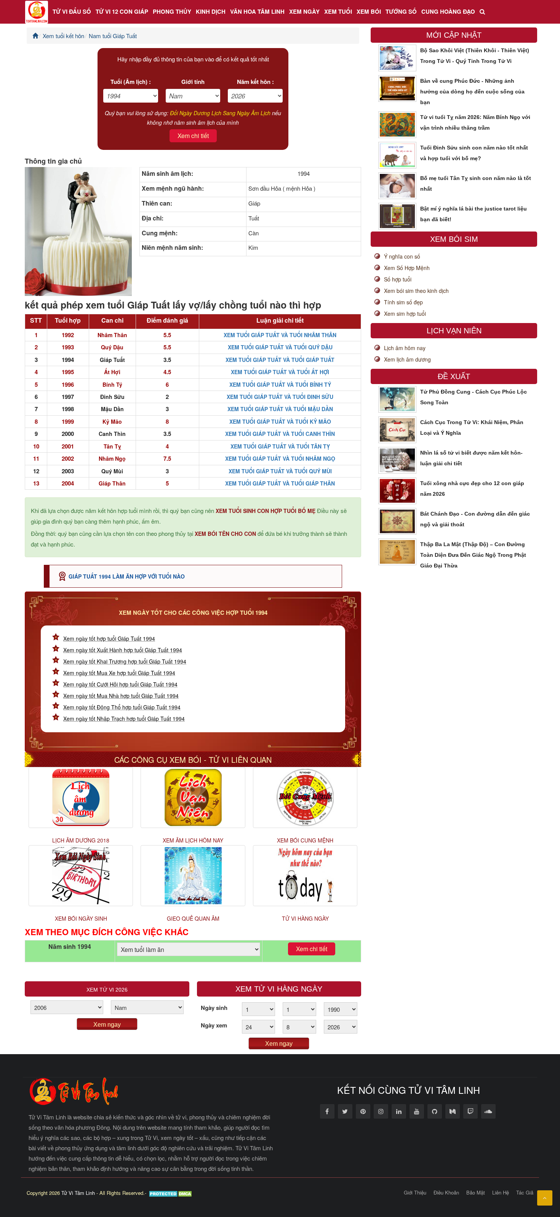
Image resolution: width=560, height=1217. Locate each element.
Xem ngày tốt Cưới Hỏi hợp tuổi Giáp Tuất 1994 (120, 684)
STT (36, 320)
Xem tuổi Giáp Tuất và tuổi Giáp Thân (280, 483)
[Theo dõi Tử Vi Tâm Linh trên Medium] (452, 1111)
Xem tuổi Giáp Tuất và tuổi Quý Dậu (280, 347)
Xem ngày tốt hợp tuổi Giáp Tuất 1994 (109, 638)
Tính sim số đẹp (403, 302)
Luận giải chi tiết (280, 320)
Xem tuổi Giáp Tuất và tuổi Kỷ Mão (280, 421)
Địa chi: (152, 218)
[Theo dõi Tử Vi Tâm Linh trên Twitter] (345, 1111)
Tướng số (401, 11)
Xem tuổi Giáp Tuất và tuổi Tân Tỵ (280, 446)
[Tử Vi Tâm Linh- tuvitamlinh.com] (74, 1091)
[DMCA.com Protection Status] (171, 1192)
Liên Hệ (500, 1192)
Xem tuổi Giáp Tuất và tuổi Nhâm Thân (280, 335)
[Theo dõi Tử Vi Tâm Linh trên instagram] (381, 1111)
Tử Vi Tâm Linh (78, 1192)
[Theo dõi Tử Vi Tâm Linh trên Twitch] (470, 1111)
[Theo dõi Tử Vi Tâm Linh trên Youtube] (417, 1111)
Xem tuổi (338, 11)
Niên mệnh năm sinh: (172, 247)
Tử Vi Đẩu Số (72, 11)
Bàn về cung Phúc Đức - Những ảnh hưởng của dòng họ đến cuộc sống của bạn (472, 91)
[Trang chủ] (35, 36)
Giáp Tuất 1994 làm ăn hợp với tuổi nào (127, 576)
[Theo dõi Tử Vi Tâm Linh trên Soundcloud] (488, 1111)
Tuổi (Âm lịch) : (130, 81)
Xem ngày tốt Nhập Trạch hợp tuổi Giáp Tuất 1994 (124, 718)
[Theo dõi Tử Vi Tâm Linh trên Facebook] (327, 1111)
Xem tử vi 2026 (107, 990)
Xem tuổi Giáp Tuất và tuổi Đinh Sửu (280, 396)
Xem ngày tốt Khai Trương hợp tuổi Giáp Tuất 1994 (124, 661)
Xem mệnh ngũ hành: (173, 188)
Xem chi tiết (193, 135)
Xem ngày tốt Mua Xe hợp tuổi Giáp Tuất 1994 (119, 673)
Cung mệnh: (160, 233)
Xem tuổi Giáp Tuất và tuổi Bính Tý (280, 384)
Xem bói (369, 11)
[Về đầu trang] (544, 1198)
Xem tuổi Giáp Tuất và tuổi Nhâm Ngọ (280, 458)
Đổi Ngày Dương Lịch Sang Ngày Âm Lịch (220, 113)
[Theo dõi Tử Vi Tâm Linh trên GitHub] (434, 1111)
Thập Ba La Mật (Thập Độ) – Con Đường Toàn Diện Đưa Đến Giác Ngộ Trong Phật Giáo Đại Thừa (473, 555)
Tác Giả (524, 1192)
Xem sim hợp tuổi (405, 313)
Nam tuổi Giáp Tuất (113, 36)
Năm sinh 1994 (69, 946)
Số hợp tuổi (397, 279)
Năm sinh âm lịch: (167, 173)
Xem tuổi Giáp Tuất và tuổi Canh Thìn (280, 433)
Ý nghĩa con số (402, 256)
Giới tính (193, 81)
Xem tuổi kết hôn (63, 36)
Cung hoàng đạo (448, 11)
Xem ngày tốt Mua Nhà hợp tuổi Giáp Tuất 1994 (121, 695)
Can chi (112, 320)
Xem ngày (304, 11)
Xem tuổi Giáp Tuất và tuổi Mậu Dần (280, 409)
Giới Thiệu (415, 1192)
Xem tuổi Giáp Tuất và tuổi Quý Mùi (280, 471)
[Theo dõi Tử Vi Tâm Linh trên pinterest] (363, 1111)
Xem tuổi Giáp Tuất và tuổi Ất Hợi (280, 372)
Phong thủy (172, 11)
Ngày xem (214, 1025)
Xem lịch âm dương (407, 359)
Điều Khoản (446, 1192)
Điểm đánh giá (167, 320)
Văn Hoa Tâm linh (257, 11)
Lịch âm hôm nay (405, 348)
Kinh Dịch (211, 11)
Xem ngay (107, 1024)
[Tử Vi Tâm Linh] (36, 12)
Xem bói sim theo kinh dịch (416, 290)
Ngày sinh (214, 1007)
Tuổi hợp (68, 320)
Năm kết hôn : (255, 81)
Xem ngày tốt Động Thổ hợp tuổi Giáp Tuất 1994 (122, 707)
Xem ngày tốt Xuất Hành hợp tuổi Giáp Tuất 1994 (122, 650)
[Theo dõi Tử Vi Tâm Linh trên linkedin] (399, 1111)
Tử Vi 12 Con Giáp (122, 11)
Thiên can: (157, 203)
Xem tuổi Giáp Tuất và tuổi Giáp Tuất (280, 359)
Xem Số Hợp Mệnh (407, 268)
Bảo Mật (475, 1192)
